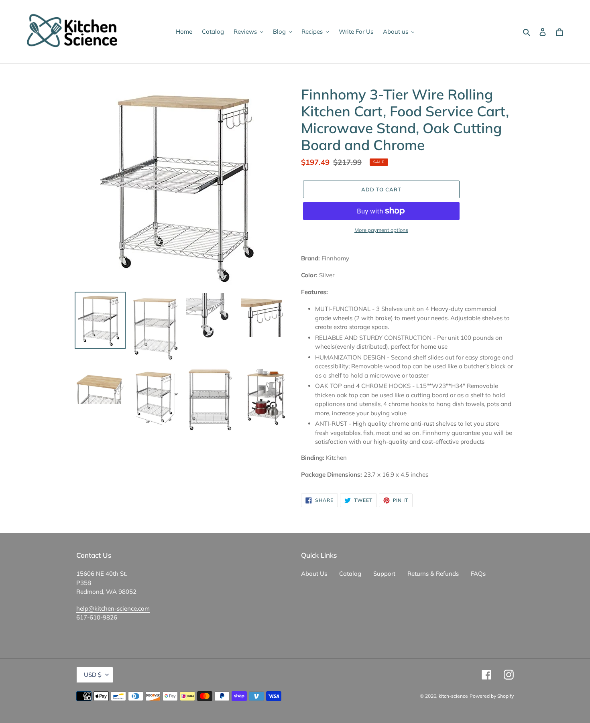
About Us (314, 573)
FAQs (478, 573)
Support (384, 573)
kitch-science (453, 696)
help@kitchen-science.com (113, 608)
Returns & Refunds (433, 573)
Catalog (350, 573)
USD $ (93, 674)
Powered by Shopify (492, 696)
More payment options (381, 230)
